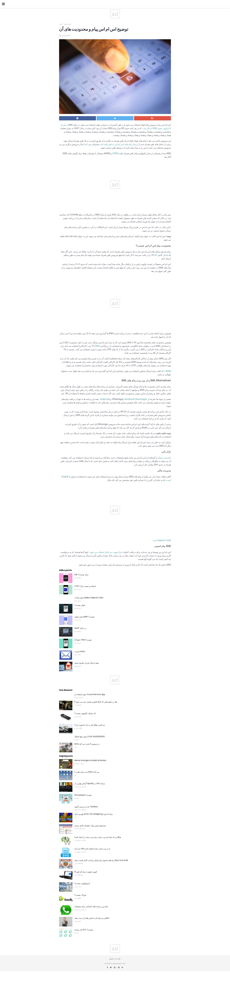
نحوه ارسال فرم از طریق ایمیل (86, 663)
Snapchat (105, 399)
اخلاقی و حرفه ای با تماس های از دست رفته (91, 918)
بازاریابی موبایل (164, 457)
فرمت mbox (79, 651)
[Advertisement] (115, 281)
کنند (86, 144)
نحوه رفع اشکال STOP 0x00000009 (89, 736)
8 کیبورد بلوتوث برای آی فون (85, 871)
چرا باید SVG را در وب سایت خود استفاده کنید (92, 848)
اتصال (165, 255)
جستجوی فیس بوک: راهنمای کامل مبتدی (90, 825)
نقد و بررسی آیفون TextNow (86, 806)
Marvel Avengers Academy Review (90, 760)
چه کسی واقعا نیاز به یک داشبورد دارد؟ (89, 725)
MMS (168, 371)
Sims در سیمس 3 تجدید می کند (87, 744)
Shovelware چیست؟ (83, 795)
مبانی (60, 24)
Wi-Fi (154, 255)
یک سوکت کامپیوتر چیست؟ (85, 713)
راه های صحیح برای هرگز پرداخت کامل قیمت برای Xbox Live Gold (101, 860)
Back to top (115, 959)
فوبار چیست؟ (79, 605)
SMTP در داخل (80, 628)
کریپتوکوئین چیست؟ (82, 883)
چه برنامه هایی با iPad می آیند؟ (86, 772)
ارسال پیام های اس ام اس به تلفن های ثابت (119, 144)
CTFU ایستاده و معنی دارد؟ (85, 586)
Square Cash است (162, 540)
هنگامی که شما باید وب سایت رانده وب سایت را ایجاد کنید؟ (97, 837)
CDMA (115, 153)
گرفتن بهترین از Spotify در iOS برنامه (89, 783)
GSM (97, 346)
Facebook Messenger (135, 399)
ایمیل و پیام (67, 24)
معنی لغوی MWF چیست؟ (84, 616)
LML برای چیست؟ (81, 574)
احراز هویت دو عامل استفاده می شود (106, 552)
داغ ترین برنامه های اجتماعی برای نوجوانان (91, 906)
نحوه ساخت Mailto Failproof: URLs (88, 597)
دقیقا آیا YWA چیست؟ (83, 639)
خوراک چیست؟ (80, 895)
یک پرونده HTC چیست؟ (83, 929)
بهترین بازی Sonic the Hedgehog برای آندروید (93, 814)
